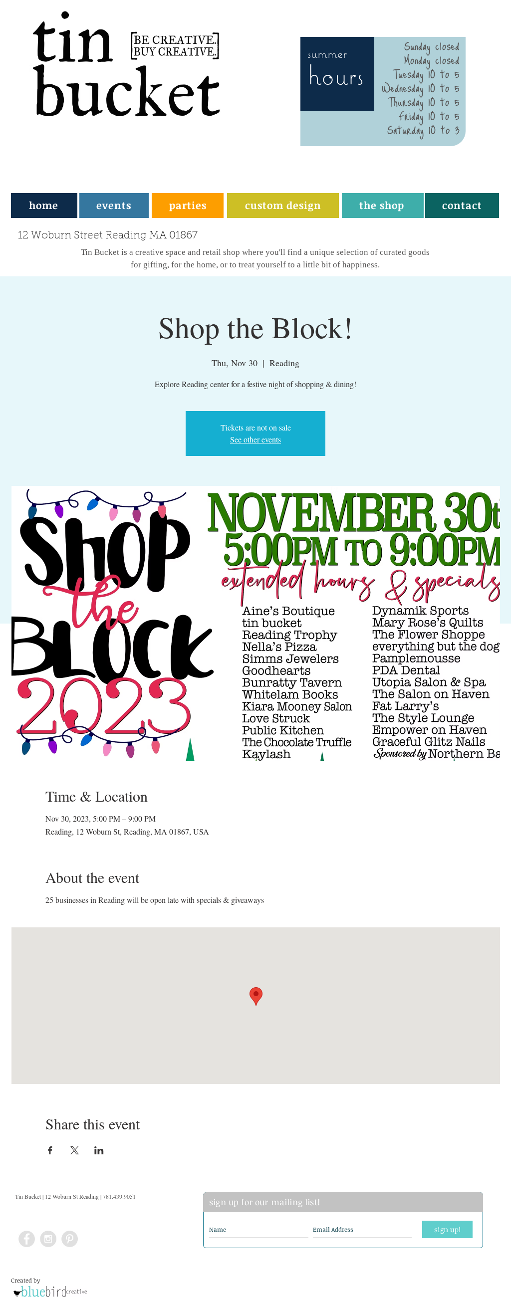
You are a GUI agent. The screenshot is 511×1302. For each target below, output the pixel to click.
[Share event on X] (74, 1150)
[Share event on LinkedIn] (99, 1150)
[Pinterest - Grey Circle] (69, 1239)
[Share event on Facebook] (50, 1150)
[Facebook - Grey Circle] (26, 1239)
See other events (255, 439)
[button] (188, 205)
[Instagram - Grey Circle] (48, 1239)
